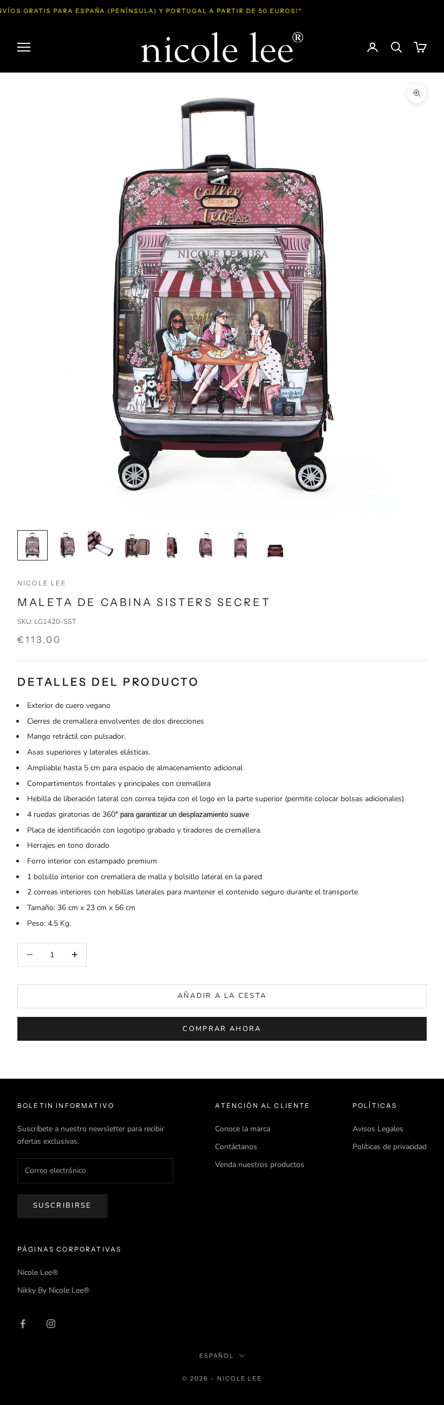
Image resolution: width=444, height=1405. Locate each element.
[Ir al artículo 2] (67, 545)
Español (216, 1355)
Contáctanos (236, 1147)
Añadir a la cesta (222, 996)
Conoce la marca (242, 1129)
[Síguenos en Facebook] (22, 1323)
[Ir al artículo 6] (206, 545)
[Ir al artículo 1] (32, 545)
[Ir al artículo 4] (136, 545)
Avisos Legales (377, 1129)
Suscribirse (62, 1205)
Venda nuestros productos (259, 1164)
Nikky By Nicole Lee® (53, 1290)
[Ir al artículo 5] (171, 545)
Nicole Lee (42, 583)
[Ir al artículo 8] (275, 545)
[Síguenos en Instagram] (50, 1323)
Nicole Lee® (37, 1272)
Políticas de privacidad (389, 1147)
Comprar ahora (221, 1029)
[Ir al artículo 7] (240, 545)
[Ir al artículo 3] (102, 545)
